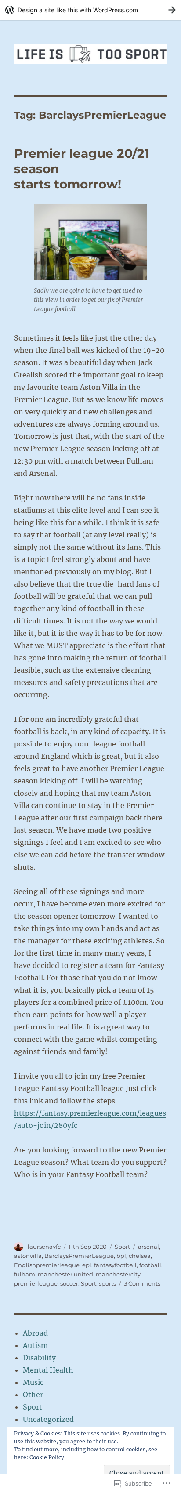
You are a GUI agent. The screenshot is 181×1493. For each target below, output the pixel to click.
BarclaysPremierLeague (79, 1255)
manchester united (65, 1274)
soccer (69, 1283)
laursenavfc (44, 1246)
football (150, 1264)
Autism (35, 1345)
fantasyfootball (115, 1264)
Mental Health (48, 1370)
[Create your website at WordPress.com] (90, 10)
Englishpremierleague (47, 1264)
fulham (24, 1274)
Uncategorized (48, 1419)
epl (86, 1264)
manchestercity (118, 1274)
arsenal (148, 1246)
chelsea (140, 1255)
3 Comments (142, 1283)
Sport (122, 1246)
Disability (39, 1357)
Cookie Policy (46, 1457)
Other (33, 1394)
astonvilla (28, 1255)
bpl (121, 1255)
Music (33, 1382)
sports (107, 1283)
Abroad (35, 1333)
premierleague (36, 1283)
